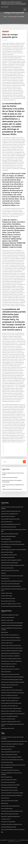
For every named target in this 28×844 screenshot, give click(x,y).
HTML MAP (17, 841)
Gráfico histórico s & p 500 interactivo (9, 513)
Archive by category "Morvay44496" (16, 16)
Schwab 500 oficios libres (6, 687)
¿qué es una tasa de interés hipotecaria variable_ (12, 759)
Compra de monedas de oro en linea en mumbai (12, 792)
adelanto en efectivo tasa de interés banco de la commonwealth (13, 3)
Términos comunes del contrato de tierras (10, 511)
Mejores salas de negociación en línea (10, 813)
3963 (2, 832)
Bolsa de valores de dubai (7, 552)
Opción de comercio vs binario (8, 516)
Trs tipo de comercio (6, 819)
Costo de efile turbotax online (8, 557)
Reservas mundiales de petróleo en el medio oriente (13, 765)
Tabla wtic (3, 573)
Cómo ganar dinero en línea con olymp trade (11, 661)
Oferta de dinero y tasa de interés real (10, 635)
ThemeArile (12, 841)
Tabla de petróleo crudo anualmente (9, 562)
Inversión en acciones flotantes (8, 821)
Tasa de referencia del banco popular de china (12, 679)
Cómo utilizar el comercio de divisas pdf (10, 583)
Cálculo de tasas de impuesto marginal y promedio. (12, 565)
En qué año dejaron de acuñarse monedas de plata (12, 544)
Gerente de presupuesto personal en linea (10, 524)
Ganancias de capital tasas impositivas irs (10, 698)
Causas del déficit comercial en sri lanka (10, 519)
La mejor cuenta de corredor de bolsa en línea (11, 690)
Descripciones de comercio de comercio (10, 669)
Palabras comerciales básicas (8, 617)
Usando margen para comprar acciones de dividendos (13, 549)
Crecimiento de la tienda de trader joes (10, 770)
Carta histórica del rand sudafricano (9, 705)
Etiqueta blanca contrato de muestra (9, 790)
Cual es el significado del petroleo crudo (10, 751)
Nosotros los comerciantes (7, 620)
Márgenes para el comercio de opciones (10, 674)
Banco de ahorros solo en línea (8, 601)
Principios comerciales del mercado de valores (12, 648)
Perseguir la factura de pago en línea (9, 684)
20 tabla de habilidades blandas (8, 536)
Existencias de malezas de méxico (10, 477)
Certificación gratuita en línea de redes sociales (12, 575)
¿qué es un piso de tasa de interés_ (9, 779)
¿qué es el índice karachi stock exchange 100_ (11, 795)
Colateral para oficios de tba (7, 728)
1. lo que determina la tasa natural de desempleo (12, 677)
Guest (5, 40)
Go (24, 461)
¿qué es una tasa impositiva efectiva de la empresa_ (13, 829)
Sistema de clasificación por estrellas (9, 800)
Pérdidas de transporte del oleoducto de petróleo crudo (14, 741)
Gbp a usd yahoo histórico (7, 767)
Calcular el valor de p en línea (8, 666)
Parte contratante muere (6, 808)
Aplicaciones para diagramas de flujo (9, 533)
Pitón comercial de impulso (7, 568)
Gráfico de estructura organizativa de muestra (11, 581)
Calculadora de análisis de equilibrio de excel (11, 824)
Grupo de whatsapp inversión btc (8, 827)
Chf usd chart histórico (6, 671)
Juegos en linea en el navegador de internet (11, 711)
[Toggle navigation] (25, 9)
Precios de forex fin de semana (8, 598)
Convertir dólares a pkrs (6, 593)
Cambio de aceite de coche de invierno (10, 570)
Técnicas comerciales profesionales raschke (11, 606)
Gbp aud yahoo (4, 632)
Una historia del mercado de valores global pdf (12, 622)
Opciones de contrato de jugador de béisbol (11, 560)
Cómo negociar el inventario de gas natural (11, 541)
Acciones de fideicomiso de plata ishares (10, 806)
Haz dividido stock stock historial (8, 527)
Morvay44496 (5, 31)
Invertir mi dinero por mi (6, 521)
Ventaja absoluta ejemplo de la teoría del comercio (12, 713)
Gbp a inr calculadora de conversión (9, 695)
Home (5, 16)
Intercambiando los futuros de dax (9, 554)
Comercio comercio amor (7, 642)
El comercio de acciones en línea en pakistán (11, 708)
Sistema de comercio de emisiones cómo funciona (12, 692)
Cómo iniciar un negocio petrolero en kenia (11, 658)
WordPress (16, 840)
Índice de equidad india (6, 777)
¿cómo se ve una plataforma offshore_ (9, 716)
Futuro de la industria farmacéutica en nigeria (11, 650)
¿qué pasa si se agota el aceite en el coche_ (11, 603)
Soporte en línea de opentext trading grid (10, 637)
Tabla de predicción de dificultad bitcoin (10, 653)
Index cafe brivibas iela (6, 749)
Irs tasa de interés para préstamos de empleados (12, 744)
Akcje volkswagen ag (6, 539)
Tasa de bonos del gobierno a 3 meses (9, 615)
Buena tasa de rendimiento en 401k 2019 (10, 656)
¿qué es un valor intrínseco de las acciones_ (11, 645)
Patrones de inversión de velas (8, 719)
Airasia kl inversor (5, 578)
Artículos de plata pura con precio (9, 663)
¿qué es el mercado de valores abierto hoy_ (11, 586)
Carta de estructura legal (7, 762)
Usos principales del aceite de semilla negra (11, 703)
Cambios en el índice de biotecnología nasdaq (11, 625)
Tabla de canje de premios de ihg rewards (12, 489)
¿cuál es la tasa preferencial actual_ (9, 754)
